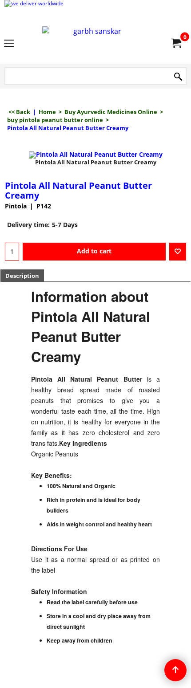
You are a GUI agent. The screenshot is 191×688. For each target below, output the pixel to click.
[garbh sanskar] (93, 43)
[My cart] (176, 43)
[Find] (178, 77)
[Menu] (9, 43)
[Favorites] (177, 251)
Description (22, 276)
